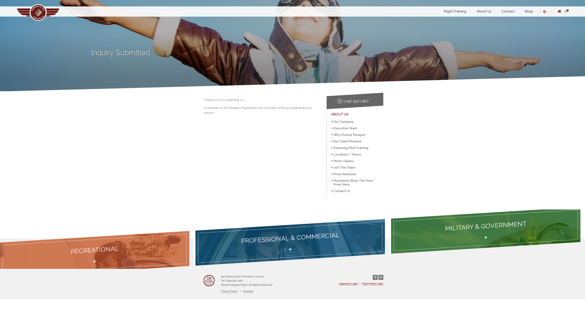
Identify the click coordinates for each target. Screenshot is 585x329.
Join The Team (344, 167)
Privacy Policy (229, 291)
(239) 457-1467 (355, 101)
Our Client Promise (347, 141)
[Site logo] (38, 12)
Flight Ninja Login (372, 283)
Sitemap (248, 291)
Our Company (343, 122)
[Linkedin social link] (380, 277)
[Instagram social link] (375, 277)
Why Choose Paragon (349, 135)
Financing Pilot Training (350, 148)
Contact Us (341, 191)
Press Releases (344, 174)
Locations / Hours (347, 154)
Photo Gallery (343, 161)
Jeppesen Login (348, 283)
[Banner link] (94, 254)
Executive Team (345, 128)
